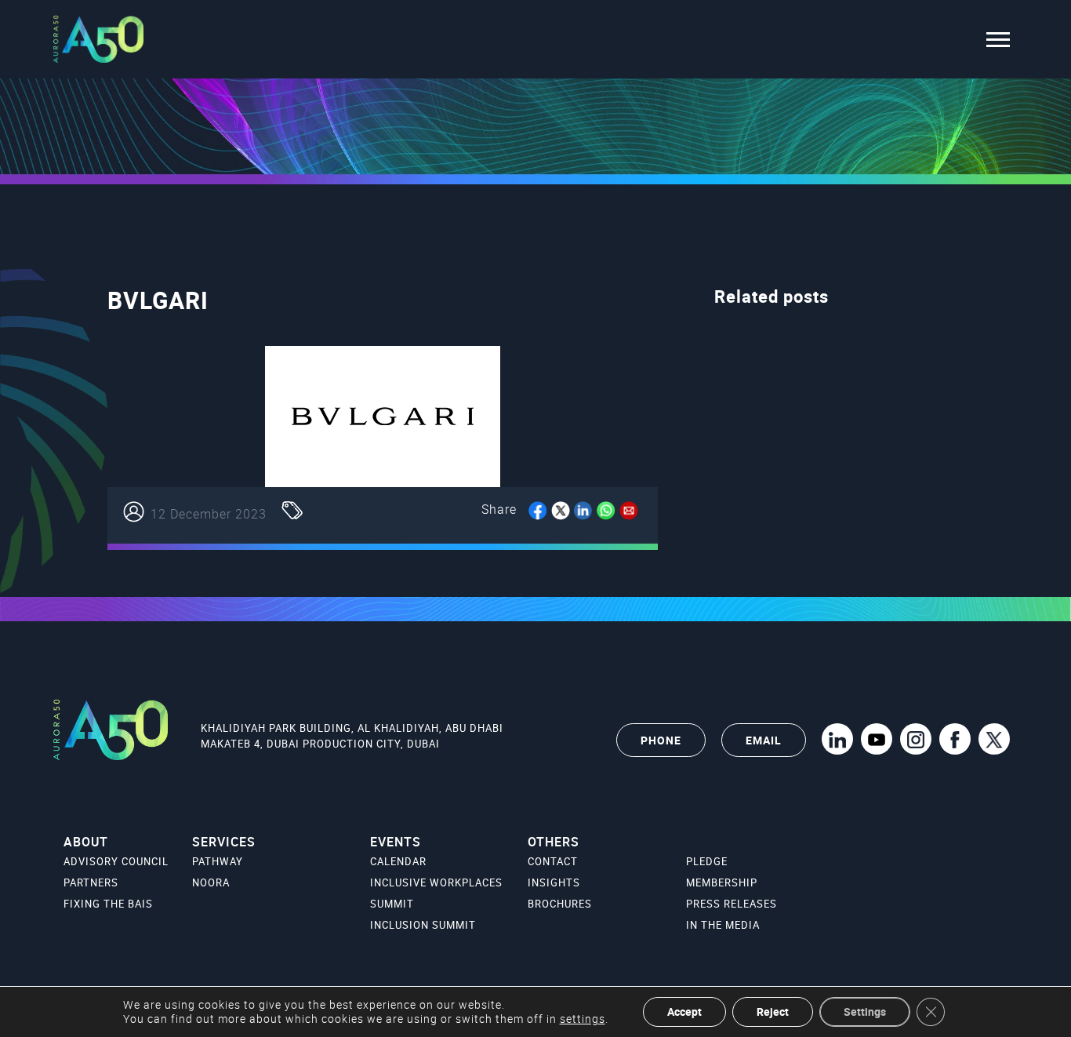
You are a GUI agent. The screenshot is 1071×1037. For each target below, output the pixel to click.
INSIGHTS (554, 882)
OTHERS (553, 841)
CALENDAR (398, 861)
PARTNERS (91, 882)
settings (582, 1019)
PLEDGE (707, 861)
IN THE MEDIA (723, 925)
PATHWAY (217, 861)
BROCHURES (560, 904)
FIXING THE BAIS (108, 904)
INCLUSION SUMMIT (423, 925)
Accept (684, 1011)
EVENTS (395, 841)
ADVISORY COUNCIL (116, 861)
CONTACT (553, 861)
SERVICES (224, 841)
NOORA (211, 882)
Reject (773, 1011)
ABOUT (86, 841)
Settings (865, 1011)
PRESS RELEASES (731, 904)
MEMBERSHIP (721, 882)
